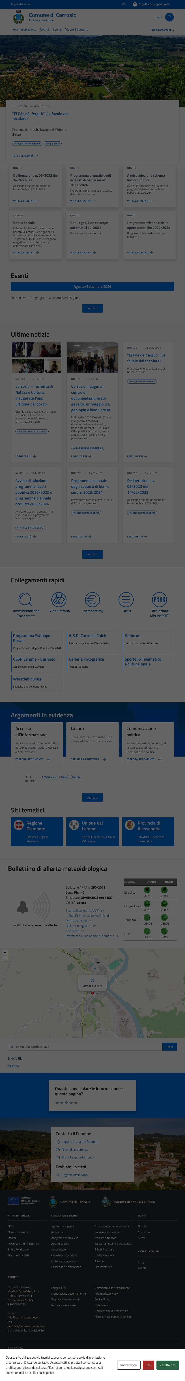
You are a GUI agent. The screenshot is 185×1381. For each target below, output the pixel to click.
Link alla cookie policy (39, 1372)
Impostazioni (128, 1365)
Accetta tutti (168, 1365)
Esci (148, 1365)
